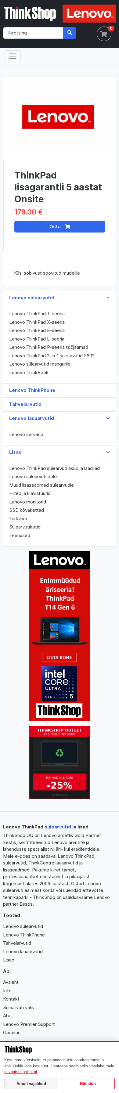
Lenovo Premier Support (29, 1024)
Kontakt (11, 999)
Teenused (19, 535)
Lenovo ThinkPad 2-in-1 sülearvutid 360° (51, 356)
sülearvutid (58, 827)
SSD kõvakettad (26, 510)
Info (7, 991)
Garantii (11, 1032)
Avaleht (11, 982)
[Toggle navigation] (13, 56)
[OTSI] (69, 33)
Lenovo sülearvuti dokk (33, 476)
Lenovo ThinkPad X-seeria (37, 322)
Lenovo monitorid (27, 502)
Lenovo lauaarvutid (23, 951)
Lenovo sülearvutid (23, 926)
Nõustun (88, 1083)
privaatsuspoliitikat (20, 1072)
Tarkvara (18, 518)
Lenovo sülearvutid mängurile (39, 364)
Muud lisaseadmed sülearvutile (41, 485)
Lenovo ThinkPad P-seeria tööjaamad (48, 347)
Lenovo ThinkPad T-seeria (37, 313)
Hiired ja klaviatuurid (30, 493)
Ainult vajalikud (31, 1083)
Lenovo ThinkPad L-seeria (36, 339)
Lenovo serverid (26, 434)
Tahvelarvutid (17, 943)
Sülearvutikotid (25, 527)
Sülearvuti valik (18, 1007)
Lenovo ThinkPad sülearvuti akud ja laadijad (54, 468)
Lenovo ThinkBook (29, 372)
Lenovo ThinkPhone (24, 935)
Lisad (8, 960)
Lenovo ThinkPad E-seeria (37, 330)
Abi (6, 1016)
